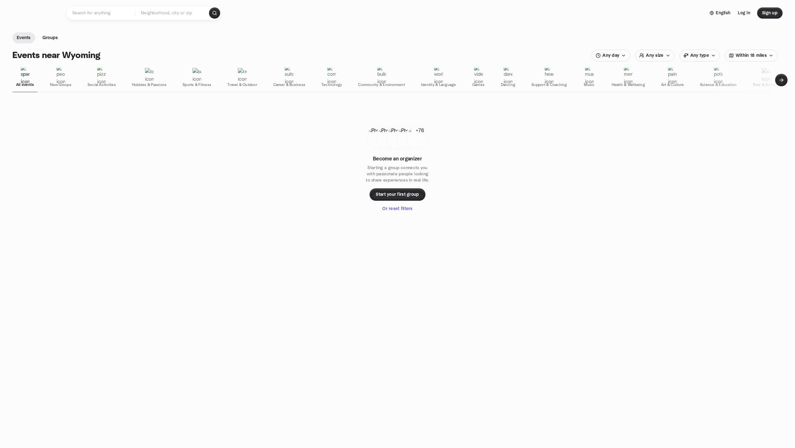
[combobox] (172, 13)
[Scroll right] (781, 80)
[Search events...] (214, 13)
